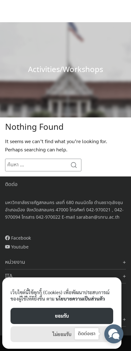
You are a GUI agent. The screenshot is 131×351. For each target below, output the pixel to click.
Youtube (19, 247)
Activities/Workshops (65, 70)
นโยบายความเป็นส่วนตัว (80, 298)
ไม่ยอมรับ (62, 334)
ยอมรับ (62, 316)
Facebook (20, 238)
